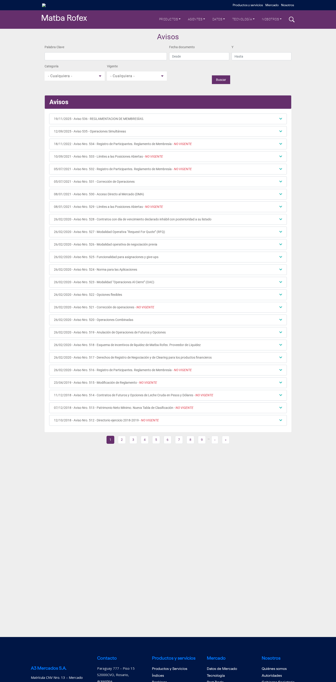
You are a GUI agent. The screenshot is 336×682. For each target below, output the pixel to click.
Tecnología (242, 19)
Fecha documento (182, 47)
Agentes (195, 19)
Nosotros (287, 5)
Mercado (272, 5)
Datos (217, 19)
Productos (168, 19)
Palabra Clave (54, 47)
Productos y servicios (248, 5)
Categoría (52, 66)
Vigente (112, 66)
